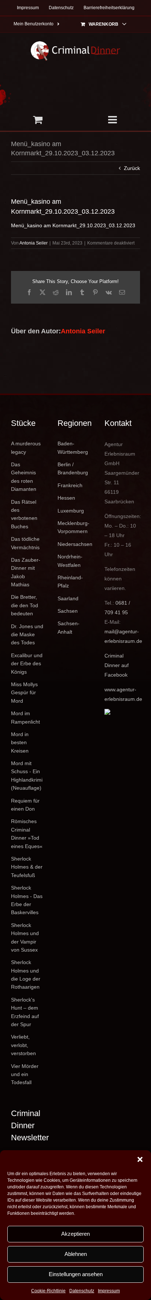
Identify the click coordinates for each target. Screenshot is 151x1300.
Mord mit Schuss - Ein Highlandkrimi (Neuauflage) (27, 775)
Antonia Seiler (33, 243)
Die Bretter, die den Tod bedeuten (24, 605)
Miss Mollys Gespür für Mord (24, 692)
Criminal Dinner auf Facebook (116, 665)
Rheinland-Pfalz (70, 582)
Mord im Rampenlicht (25, 717)
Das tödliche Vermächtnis (25, 543)
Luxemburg (71, 511)
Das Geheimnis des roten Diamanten (23, 476)
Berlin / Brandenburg (73, 468)
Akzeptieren (75, 1234)
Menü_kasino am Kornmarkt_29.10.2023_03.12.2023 (73, 225)
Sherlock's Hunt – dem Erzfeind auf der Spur (25, 1012)
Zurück (132, 168)
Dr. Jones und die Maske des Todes (27, 634)
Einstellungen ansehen (76, 1274)
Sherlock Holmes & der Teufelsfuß (27, 867)
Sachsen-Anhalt (69, 627)
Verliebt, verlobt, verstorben (23, 1045)
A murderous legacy (26, 448)
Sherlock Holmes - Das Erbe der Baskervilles (27, 900)
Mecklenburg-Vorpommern (73, 527)
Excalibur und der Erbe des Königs (27, 663)
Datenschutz (81, 1290)
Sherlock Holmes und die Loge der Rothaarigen (25, 974)
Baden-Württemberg (73, 448)
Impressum (109, 1290)
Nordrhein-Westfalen (70, 561)
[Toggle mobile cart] (38, 120)
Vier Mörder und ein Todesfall (24, 1074)
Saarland (68, 598)
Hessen (66, 498)
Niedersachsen (75, 544)
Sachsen (68, 611)
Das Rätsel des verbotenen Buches (24, 514)
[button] (140, 1159)
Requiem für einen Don (25, 805)
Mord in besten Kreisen (20, 742)
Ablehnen (76, 1254)
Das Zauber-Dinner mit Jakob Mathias (25, 572)
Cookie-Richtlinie (48, 1290)
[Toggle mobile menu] (113, 120)
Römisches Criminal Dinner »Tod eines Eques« (27, 833)
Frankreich (70, 485)
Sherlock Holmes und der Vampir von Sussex (25, 937)
